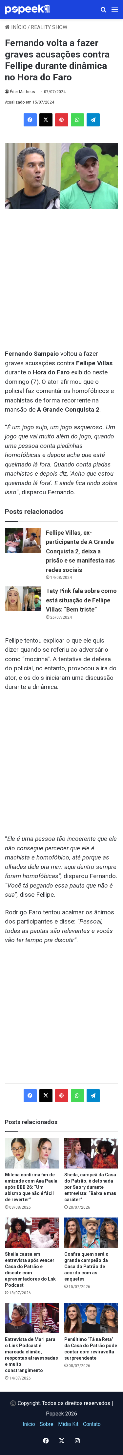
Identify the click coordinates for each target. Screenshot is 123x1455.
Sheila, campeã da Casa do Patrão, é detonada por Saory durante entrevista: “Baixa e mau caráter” (90, 1187)
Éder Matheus (22, 92)
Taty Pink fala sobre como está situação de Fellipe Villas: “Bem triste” (81, 600)
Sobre (46, 1424)
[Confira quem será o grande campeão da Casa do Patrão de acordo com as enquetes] (91, 1233)
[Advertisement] (61, 276)
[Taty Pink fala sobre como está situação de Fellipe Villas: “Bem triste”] (23, 598)
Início (18, 27)
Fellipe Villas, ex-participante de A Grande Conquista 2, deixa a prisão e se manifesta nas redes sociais (80, 551)
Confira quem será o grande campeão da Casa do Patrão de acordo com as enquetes (86, 1266)
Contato (92, 1424)
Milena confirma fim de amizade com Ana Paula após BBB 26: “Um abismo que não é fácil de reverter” (31, 1187)
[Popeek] (31, 9)
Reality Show (49, 27)
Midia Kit (68, 1424)
